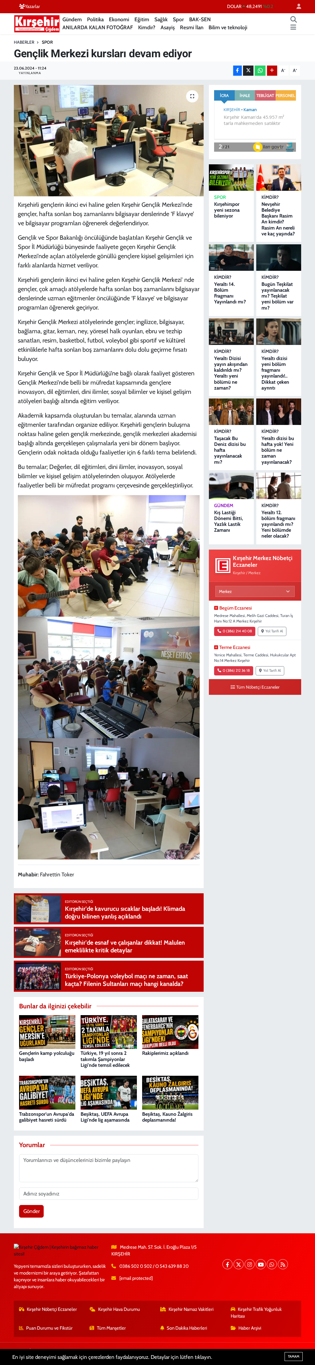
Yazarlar (32, 6)
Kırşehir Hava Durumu (119, 1309)
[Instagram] (250, 1264)
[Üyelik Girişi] (296, 6)
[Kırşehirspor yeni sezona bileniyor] (231, 177)
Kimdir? (146, 27)
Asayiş (168, 27)
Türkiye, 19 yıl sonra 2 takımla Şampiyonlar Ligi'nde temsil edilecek (105, 1059)
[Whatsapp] (272, 1264)
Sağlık (161, 19)
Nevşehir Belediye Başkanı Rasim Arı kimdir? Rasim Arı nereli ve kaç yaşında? (278, 219)
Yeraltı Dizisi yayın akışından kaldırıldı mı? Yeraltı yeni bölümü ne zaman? (231, 373)
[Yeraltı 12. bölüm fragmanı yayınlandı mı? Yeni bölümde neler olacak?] (278, 486)
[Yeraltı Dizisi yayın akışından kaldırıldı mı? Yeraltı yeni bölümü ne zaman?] (231, 331)
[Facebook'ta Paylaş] (237, 71)
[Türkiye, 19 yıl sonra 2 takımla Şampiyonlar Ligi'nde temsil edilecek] (109, 1031)
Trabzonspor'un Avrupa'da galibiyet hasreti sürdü (46, 1117)
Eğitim (141, 19)
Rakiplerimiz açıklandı (165, 1053)
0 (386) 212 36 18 (236, 670)
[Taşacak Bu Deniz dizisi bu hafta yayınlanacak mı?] (231, 411)
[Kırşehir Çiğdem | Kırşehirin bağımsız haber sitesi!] (37, 23)
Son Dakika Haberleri (187, 1328)
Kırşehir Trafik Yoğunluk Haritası (256, 1313)
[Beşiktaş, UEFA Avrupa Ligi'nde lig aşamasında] (109, 1092)
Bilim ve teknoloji (228, 27)
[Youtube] (261, 1264)
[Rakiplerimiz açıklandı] (170, 1031)
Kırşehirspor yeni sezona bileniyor (227, 210)
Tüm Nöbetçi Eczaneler (258, 687)
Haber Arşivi (249, 1328)
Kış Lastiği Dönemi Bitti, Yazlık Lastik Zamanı (228, 521)
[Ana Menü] (293, 28)
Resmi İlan (191, 27)
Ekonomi (119, 19)
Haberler (24, 42)
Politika (95, 19)
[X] (238, 1264)
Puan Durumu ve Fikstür (49, 1328)
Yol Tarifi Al (274, 631)
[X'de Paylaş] (248, 71)
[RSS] (283, 1264)
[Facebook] (227, 1264)
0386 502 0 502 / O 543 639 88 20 (154, 1266)
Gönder (31, 1211)
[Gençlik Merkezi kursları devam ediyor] (109, 140)
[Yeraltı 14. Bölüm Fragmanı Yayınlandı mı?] (231, 257)
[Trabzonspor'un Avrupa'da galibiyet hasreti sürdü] (47, 1092)
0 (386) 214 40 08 (237, 631)
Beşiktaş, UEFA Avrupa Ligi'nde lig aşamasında (105, 1117)
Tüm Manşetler (111, 1328)
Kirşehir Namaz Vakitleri (191, 1309)
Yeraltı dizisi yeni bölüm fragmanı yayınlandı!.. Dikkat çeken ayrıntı (275, 373)
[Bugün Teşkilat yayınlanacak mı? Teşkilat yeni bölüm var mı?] (278, 257)
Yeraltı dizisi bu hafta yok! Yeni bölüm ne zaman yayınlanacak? (277, 450)
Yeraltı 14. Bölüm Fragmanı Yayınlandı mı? (230, 293)
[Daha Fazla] (272, 71)
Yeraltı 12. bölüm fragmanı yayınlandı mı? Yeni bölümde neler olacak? (278, 524)
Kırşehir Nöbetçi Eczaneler (52, 1309)
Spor (178, 19)
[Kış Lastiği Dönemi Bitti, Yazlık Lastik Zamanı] (231, 486)
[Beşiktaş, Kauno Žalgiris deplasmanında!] (170, 1092)
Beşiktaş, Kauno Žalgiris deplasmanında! (167, 1117)
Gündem (72, 19)
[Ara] (294, 20)
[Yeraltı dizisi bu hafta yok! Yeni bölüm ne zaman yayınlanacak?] (278, 411)
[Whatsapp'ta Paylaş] (260, 71)
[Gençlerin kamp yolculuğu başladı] (47, 1031)
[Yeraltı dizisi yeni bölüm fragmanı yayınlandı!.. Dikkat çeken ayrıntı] (278, 331)
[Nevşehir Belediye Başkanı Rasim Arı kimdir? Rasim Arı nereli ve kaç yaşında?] (278, 177)
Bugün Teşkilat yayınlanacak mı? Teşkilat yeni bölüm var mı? (277, 296)
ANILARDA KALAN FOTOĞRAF (97, 27)
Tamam (293, 1356)
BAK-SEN (200, 19)
